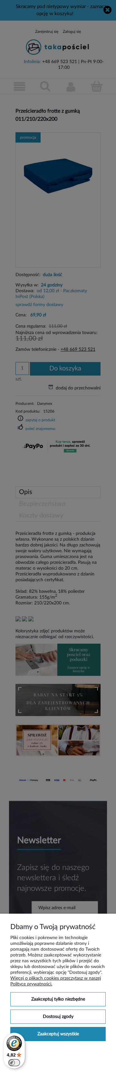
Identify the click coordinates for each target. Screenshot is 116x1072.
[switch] (14, 1062)
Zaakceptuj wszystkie (58, 1034)
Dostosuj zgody (58, 1016)
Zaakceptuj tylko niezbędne (58, 999)
